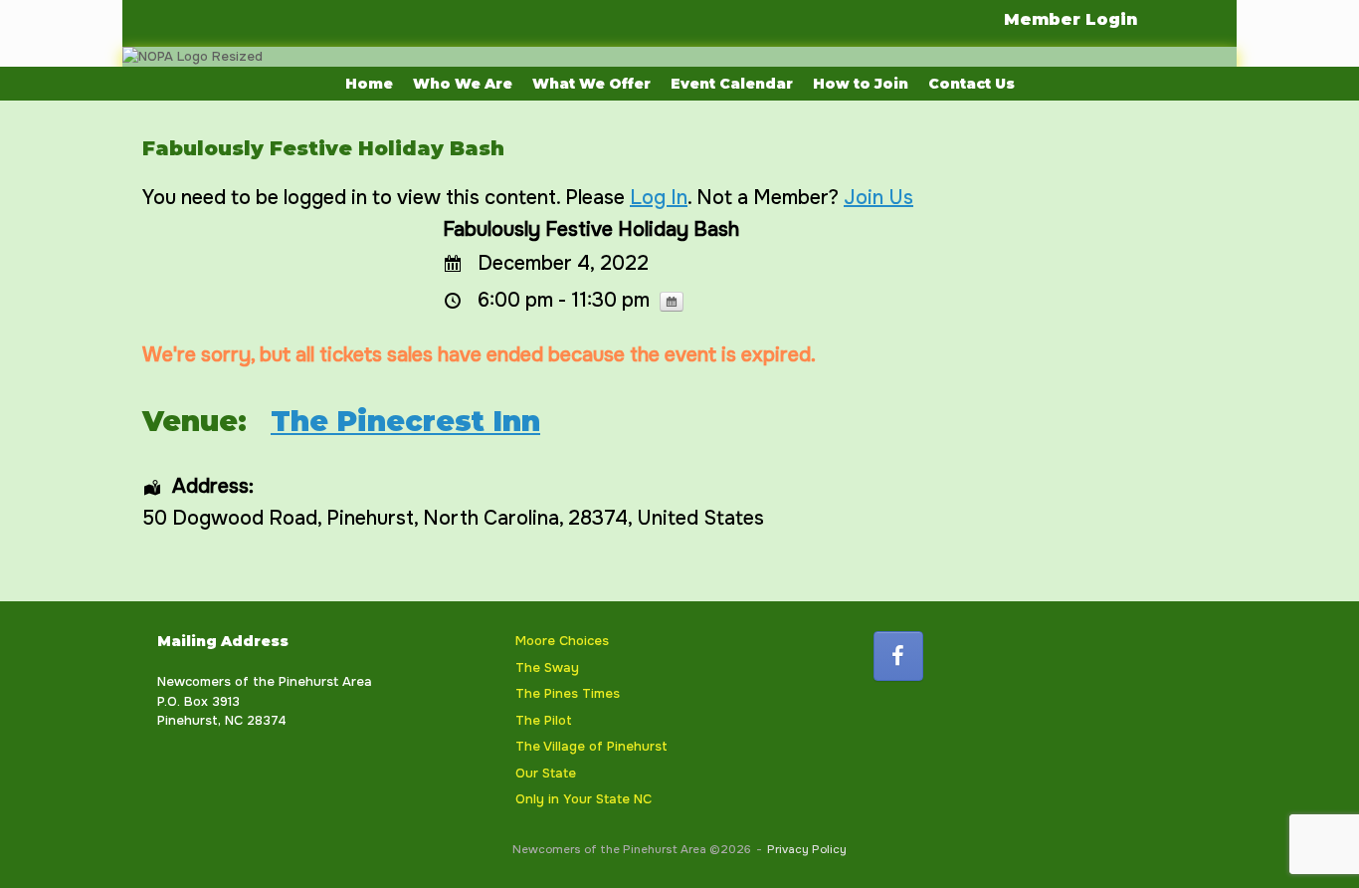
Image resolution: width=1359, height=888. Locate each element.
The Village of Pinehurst (591, 746)
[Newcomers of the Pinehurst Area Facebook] (898, 656)
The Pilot (543, 720)
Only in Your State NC (583, 798)
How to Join (860, 84)
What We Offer (591, 84)
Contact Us (971, 84)
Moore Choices (562, 640)
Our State (545, 773)
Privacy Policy (807, 849)
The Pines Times (567, 693)
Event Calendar (732, 84)
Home (369, 84)
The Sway (547, 667)
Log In (658, 197)
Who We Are (462, 84)
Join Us (878, 197)
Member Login (1070, 19)
